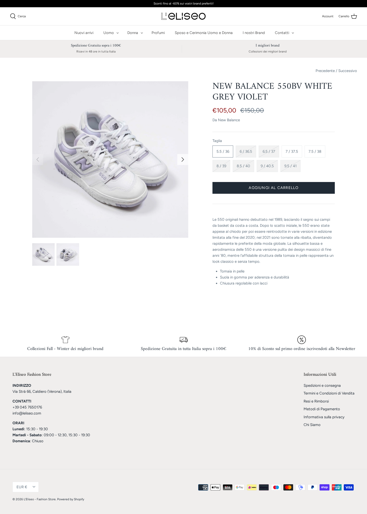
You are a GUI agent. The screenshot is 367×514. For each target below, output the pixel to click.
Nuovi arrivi (83, 32)
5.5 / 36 (222, 151)
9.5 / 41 (290, 166)
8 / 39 (221, 166)
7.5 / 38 (315, 151)
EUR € (21, 487)
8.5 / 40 (243, 166)
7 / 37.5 (292, 151)
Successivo (347, 70)
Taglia (217, 140)
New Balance (229, 120)
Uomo (108, 32)
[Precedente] (37, 159)
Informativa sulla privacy (324, 417)
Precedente (325, 70)
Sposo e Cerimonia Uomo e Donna (204, 32)
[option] (110, 159)
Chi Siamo (312, 424)
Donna (132, 32)
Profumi (158, 32)
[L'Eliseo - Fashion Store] (183, 16)
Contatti (282, 32)
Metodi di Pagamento (322, 409)
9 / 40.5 (267, 166)
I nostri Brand (254, 32)
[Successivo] (182, 159)
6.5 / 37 (269, 151)
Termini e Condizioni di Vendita (329, 393)
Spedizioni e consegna (322, 385)
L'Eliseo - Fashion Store (40, 499)
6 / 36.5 (246, 151)
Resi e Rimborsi (316, 401)
